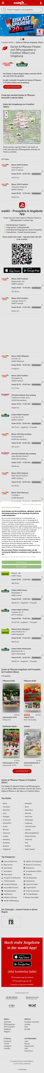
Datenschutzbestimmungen (31, 504)
